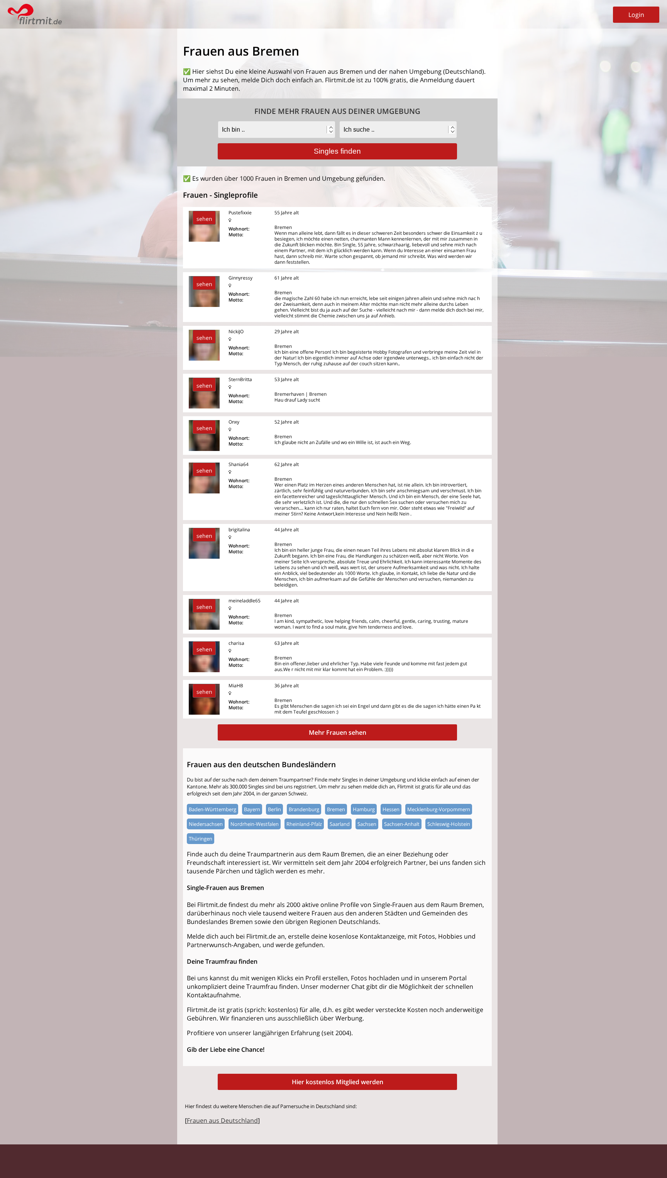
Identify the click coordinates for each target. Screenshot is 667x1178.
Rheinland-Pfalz (304, 823)
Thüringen (200, 838)
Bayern (252, 809)
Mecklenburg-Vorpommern (438, 809)
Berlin (274, 809)
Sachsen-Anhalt (402, 823)
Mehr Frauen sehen (337, 732)
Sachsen (366, 823)
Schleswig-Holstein (448, 823)
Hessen (391, 809)
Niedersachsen (206, 823)
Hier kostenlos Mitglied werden (337, 1082)
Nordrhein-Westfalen (254, 823)
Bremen (336, 809)
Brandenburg (304, 809)
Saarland (340, 823)
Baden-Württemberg (212, 809)
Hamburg (364, 809)
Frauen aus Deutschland (222, 1120)
